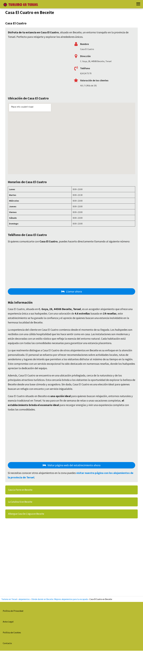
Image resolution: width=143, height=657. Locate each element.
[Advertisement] (38, 66)
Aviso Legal (8, 621)
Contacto (7, 643)
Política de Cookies (12, 632)
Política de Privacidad (13, 610)
